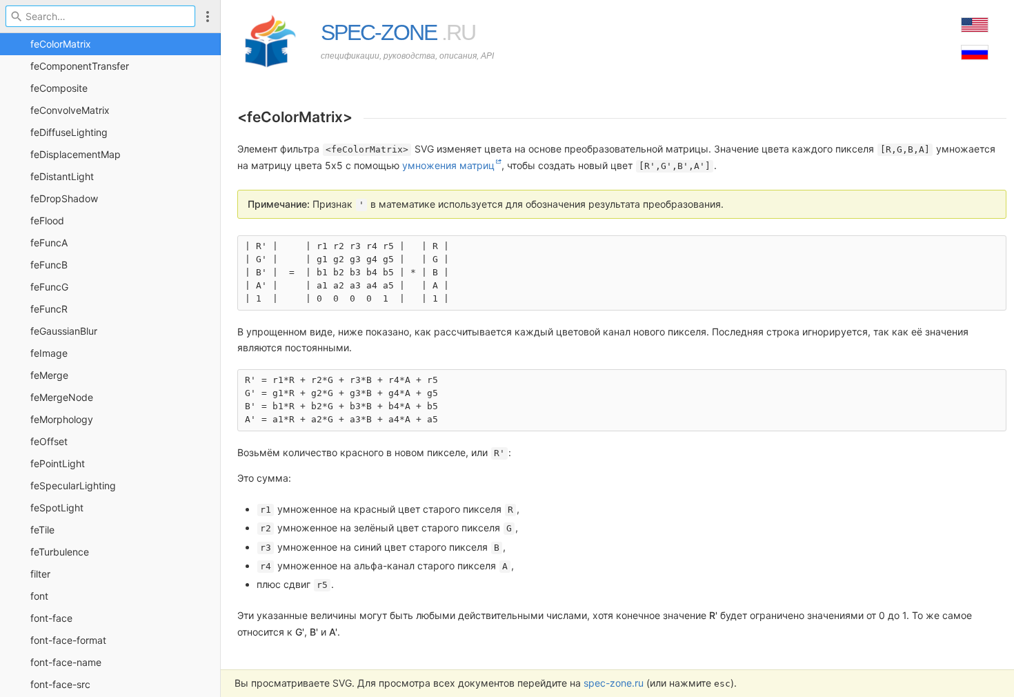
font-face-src (60, 684)
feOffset (49, 441)
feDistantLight (62, 176)
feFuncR (49, 309)
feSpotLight (56, 507)
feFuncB (49, 265)
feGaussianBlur (63, 331)
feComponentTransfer (79, 66)
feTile (42, 530)
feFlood (47, 220)
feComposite (59, 88)
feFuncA (49, 242)
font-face (51, 618)
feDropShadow (64, 198)
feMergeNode (61, 397)
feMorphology (61, 419)
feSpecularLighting (73, 485)
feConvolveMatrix (70, 110)
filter (40, 574)
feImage (49, 353)
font (39, 596)
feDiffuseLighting (69, 132)
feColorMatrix (60, 44)
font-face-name (65, 662)
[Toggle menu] (207, 16)
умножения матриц (448, 165)
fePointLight (57, 463)
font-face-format (68, 640)
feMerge (49, 375)
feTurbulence (59, 552)
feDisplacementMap (75, 154)
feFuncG (49, 287)
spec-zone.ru (614, 683)
